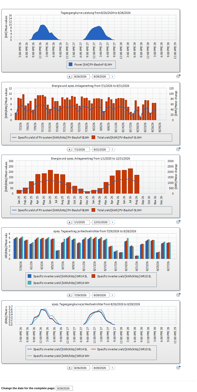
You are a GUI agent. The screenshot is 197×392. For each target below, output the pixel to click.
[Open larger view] (13, 41)
